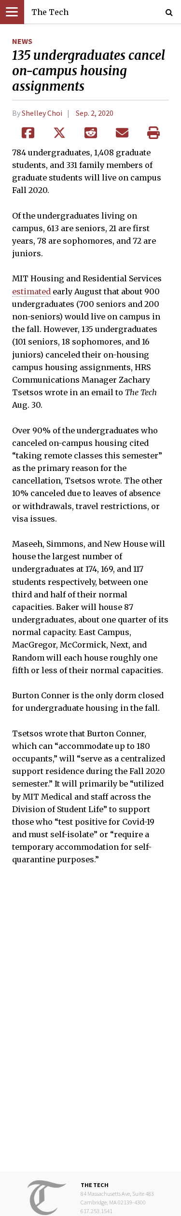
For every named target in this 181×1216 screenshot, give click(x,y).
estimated (31, 291)
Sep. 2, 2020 (94, 113)
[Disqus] (90, 1025)
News (22, 41)
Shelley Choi (42, 113)
